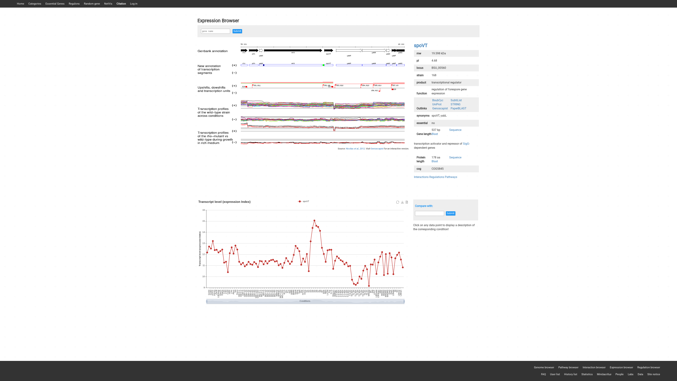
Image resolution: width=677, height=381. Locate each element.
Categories (34, 3)
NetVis (108, 3)
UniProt (436, 104)
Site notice (653, 374)
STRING (456, 104)
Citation (121, 3)
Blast (435, 134)
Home (20, 3)
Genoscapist (377, 148)
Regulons (74, 3)
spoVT (421, 45)
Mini (604, 374)
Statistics (587, 374)
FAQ (543, 374)
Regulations (436, 177)
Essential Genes (55, 3)
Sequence (455, 130)
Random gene (92, 3)
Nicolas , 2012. (356, 148)
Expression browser (621, 367)
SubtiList (456, 100)
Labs (630, 374)
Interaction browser (594, 367)
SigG (466, 143)
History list (570, 374)
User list (555, 374)
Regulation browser (648, 367)
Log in (133, 3)
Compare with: (424, 206)
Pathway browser (568, 367)
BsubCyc (437, 100)
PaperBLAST (458, 108)
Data (640, 374)
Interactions (421, 177)
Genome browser (544, 367)
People (619, 374)
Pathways (451, 177)
